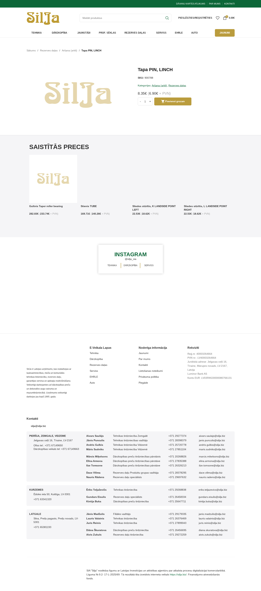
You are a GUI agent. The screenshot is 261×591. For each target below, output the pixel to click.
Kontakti (143, 364)
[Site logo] (43, 17)
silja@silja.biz (38, 426)
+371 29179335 (177, 514)
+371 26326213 (177, 465)
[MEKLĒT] (167, 18)
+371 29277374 (177, 435)
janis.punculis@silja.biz (212, 440)
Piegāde (143, 382)
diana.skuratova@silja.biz (213, 530)
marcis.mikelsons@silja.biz (214, 456)
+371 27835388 (177, 461)
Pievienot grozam (175, 101)
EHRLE (94, 376)
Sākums (31, 50)
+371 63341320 (42, 499)
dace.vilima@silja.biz (210, 472)
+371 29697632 (177, 477)
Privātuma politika (149, 376)
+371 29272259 (177, 534)
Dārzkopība (96, 359)
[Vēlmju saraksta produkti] (217, 18)
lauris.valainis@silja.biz (212, 518)
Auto (92, 382)
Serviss (94, 370)
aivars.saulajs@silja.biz (212, 435)
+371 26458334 (177, 496)
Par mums (144, 359)
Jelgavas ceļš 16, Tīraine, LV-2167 (53, 440)
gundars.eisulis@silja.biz (212, 496)
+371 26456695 (177, 530)
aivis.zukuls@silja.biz (210, 534)
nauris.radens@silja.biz (212, 477)
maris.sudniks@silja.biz (212, 449)
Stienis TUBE (89, 206)
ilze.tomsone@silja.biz (211, 465)
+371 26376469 (177, 518)
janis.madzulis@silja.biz (212, 514)
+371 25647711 (177, 501)
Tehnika (94, 353)
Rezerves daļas (49, 50)
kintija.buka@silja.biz (210, 501)
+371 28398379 (177, 440)
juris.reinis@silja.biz (210, 523)
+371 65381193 (42, 527)
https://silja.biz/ (178, 574)
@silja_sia (130, 259)
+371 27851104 (177, 449)
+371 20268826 (177, 456)
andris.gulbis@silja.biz (211, 444)
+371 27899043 (177, 523)
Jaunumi (143, 353)
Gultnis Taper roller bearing (46, 206)
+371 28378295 (177, 472)
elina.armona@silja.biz (212, 461)
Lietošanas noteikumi (151, 370)
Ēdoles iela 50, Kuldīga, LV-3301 (52, 494)
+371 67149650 (54, 445)
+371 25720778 (177, 444)
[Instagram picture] (65, 259)
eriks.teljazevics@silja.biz (213, 489)
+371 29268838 (177, 489)
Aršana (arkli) (69, 50)
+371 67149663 (70, 449)
